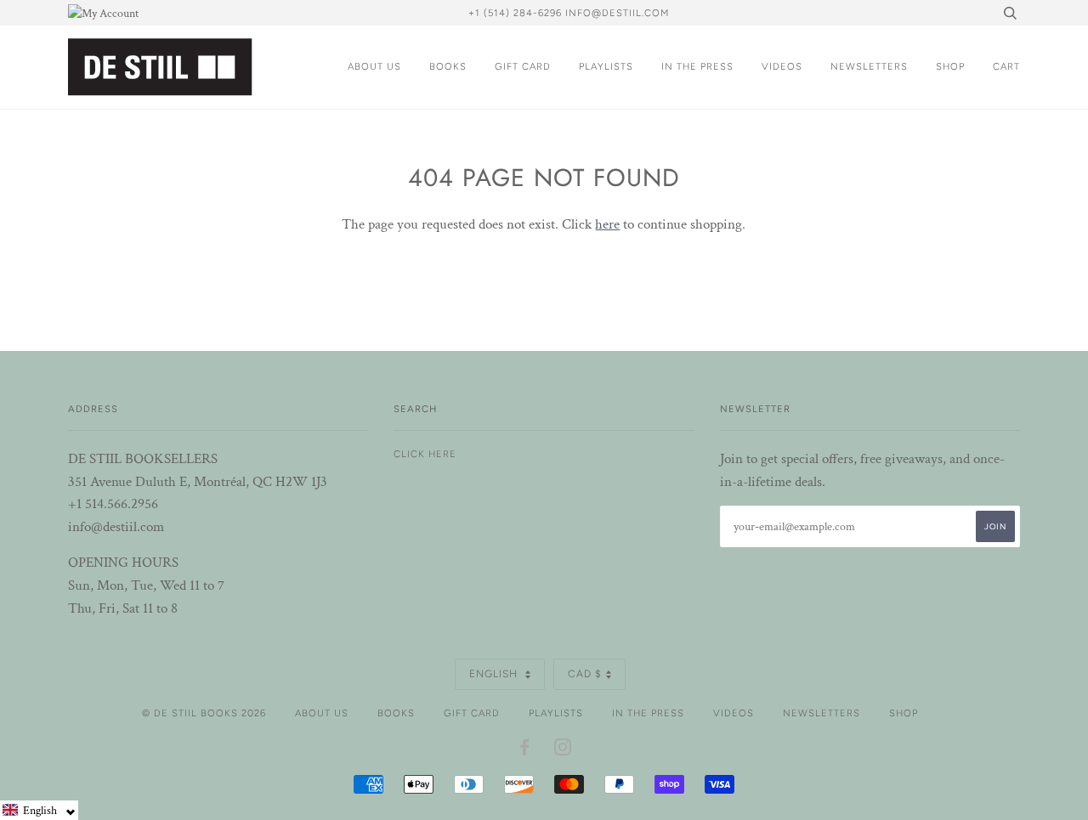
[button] (39, 810)
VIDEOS (782, 66)
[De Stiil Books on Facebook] (525, 750)
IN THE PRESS (697, 66)
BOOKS (448, 66)
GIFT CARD (523, 66)
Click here (425, 454)
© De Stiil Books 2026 (204, 713)
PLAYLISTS (606, 66)
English (495, 674)
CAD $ (585, 674)
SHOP (950, 66)
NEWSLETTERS (869, 66)
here (607, 224)
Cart (1006, 66)
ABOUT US (374, 66)
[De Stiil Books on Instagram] (563, 750)
